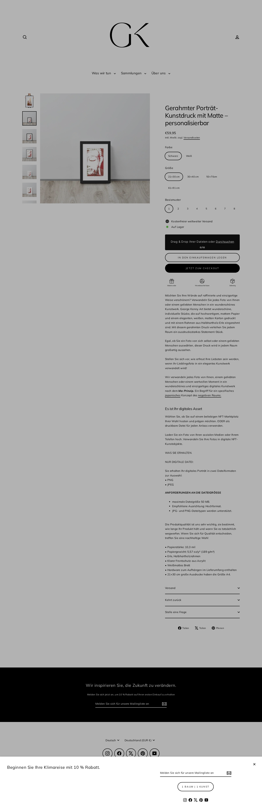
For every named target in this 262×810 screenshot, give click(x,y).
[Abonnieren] (228, 773)
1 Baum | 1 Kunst (195, 786)
